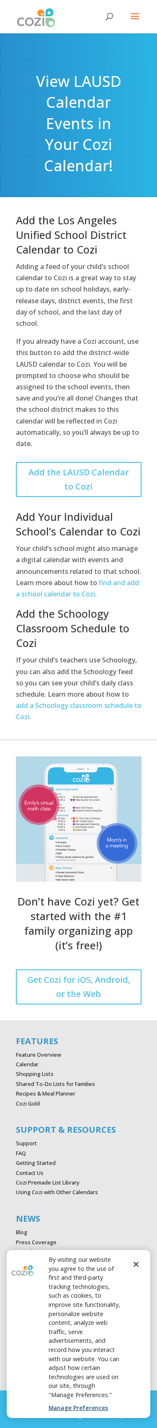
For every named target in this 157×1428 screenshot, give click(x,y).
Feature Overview (38, 1054)
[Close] (136, 1264)
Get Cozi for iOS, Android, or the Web (78, 986)
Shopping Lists (35, 1074)
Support (26, 1143)
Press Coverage (36, 1242)
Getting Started (36, 1163)
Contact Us (30, 1173)
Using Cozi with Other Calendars (57, 1192)
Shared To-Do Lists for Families (55, 1084)
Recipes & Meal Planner (45, 1093)
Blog (21, 1232)
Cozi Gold (28, 1103)
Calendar (27, 1064)
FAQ (21, 1153)
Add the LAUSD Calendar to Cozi (78, 479)
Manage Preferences (78, 1408)
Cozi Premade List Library (48, 1182)
